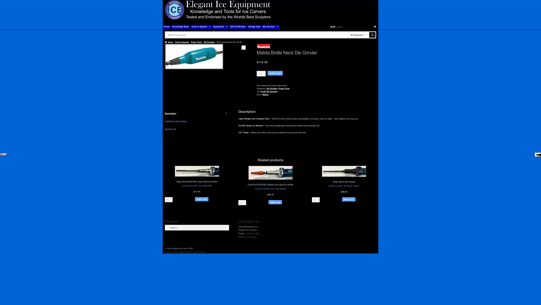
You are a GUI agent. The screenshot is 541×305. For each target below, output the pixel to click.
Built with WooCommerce (193, 251)
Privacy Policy (172, 251)
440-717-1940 (253, 233)
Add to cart (275, 73)
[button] (243, 47)
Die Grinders (209, 42)
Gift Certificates (238, 26)
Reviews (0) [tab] (170, 128)
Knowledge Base (180, 26)
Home (166, 26)
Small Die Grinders (269, 91)
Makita (265, 94)
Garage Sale (254, 26)
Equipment (218, 26)
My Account (269, 26)
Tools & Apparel (199, 26)
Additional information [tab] (176, 121)
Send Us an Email (247, 236)
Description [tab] (170, 113)
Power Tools (196, 42)
